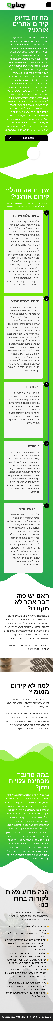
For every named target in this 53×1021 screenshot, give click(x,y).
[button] (26, 138)
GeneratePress (8, 1017)
